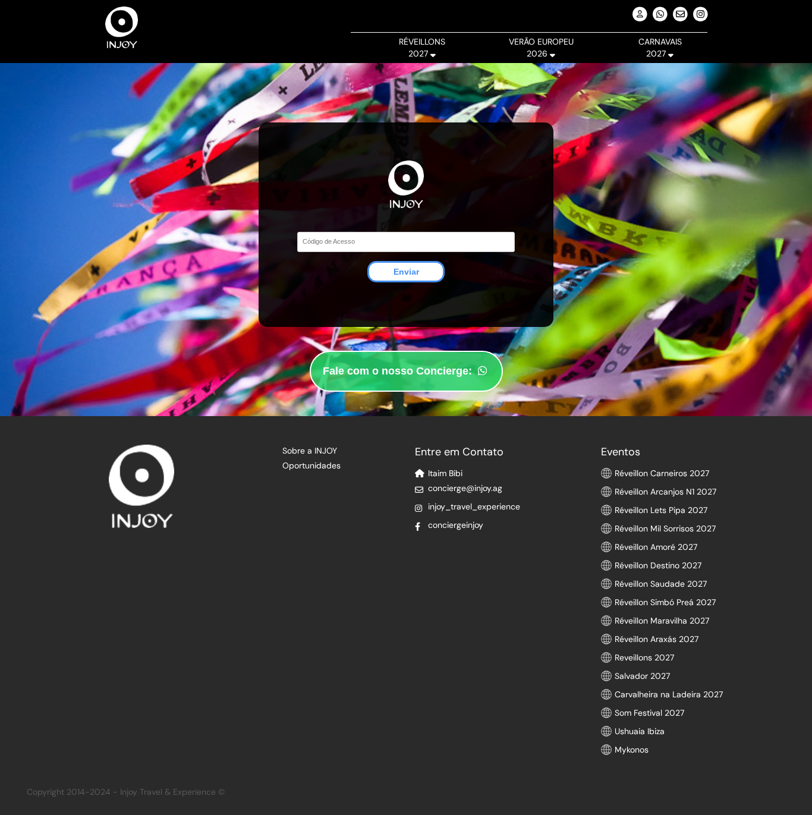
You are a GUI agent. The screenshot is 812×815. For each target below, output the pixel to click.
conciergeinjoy (455, 525)
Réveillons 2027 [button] (422, 47)
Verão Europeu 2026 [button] (541, 47)
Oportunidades (311, 465)
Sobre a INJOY (309, 450)
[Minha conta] (640, 15)
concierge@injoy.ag (465, 488)
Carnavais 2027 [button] (660, 47)
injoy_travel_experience (474, 506)
